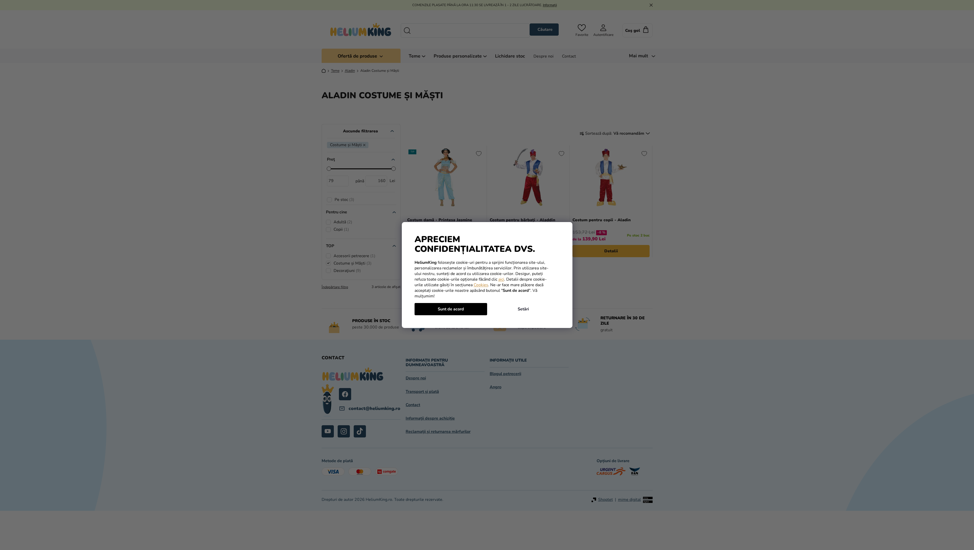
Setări (523, 309)
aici (501, 279)
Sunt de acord (451, 309)
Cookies (481, 285)
